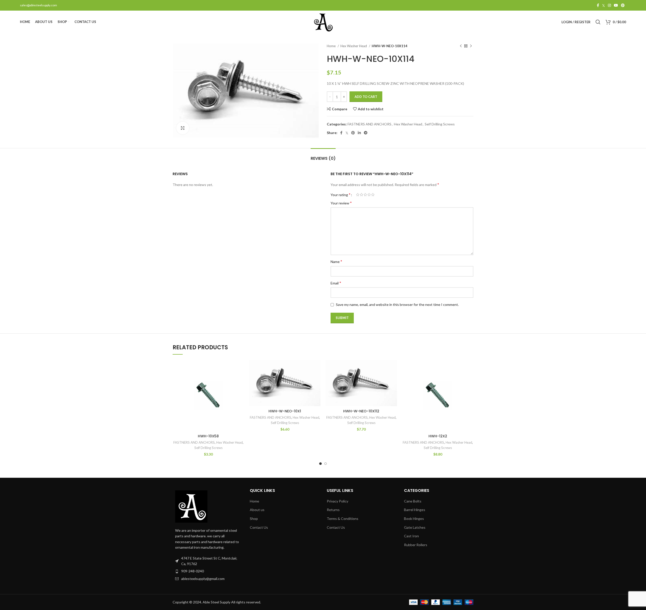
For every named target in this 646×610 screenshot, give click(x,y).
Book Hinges (414, 518)
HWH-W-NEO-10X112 (361, 411)
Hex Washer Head (354, 46)
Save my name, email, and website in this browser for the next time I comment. (397, 304)
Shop (254, 518)
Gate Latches (414, 527)
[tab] (323, 156)
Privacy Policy (337, 501)
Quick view (240, 379)
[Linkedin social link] (359, 132)
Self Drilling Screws (440, 124)
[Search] (598, 22)
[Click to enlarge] (182, 128)
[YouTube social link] (616, 5)
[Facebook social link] (598, 5)
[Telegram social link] (365, 132)
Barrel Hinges (414, 510)
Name (336, 261)
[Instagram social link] (609, 5)
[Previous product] (460, 46)
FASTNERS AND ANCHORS (369, 124)
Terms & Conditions (342, 518)
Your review (341, 202)
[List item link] (207, 571)
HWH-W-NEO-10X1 (284, 411)
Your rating (341, 195)
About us (257, 510)
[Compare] (240, 368)
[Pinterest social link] (623, 5)
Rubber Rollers (415, 545)
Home (331, 46)
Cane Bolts (412, 501)
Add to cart (366, 97)
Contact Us (259, 527)
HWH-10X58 (208, 436)
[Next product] (470, 46)
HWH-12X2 (437, 436)
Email (336, 282)
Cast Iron (411, 536)
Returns (333, 510)
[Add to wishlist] (240, 390)
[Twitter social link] (603, 5)
